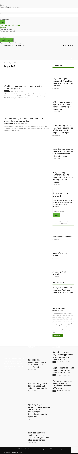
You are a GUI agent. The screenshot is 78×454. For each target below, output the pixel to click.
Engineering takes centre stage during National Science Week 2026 (63, 370)
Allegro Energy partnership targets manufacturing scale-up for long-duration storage (63, 177)
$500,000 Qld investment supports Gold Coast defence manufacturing (37, 363)
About (14, 449)
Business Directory (60, 224)
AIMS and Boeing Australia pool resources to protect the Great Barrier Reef (23, 119)
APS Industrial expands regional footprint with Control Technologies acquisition (63, 105)
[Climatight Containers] (63, 231)
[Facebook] (63, 45)
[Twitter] (73, 45)
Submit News (28, 449)
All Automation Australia (59, 273)
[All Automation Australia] (63, 266)
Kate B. (59, 362)
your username (4, 13)
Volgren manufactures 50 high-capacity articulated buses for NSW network (62, 384)
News (54, 362)
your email (3, 37)
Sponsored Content (59, 308)
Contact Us (67, 449)
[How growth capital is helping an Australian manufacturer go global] (63, 300)
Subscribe (56, 215)
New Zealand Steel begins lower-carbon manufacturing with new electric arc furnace (38, 436)
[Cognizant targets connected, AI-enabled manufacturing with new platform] (63, 73)
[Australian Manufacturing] (13, 51)
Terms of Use (49, 449)
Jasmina (14, 123)
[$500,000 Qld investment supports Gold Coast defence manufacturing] (39, 354)
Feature (6, 91)
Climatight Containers (62, 237)
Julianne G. (12, 91)
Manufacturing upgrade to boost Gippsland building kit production (38, 385)
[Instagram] (66, 45)
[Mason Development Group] (63, 247)
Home (5, 63)
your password (4, 19)
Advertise (20, 449)
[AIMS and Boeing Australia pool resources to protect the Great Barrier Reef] (27, 109)
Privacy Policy (58, 449)
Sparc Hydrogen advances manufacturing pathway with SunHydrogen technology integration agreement (39, 410)
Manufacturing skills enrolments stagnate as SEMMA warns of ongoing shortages (63, 129)
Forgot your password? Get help (10, 25)
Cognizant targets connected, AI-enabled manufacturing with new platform (63, 82)
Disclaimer (3, 27)
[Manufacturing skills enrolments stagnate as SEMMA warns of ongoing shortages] (63, 120)
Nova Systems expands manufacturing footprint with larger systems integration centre (63, 152)
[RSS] (70, 45)
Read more (57, 335)
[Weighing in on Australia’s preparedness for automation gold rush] (27, 77)
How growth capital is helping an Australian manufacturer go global (63, 289)
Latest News (58, 66)
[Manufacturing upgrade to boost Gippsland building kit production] (39, 378)
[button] (72, 58)
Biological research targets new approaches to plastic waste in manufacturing (63, 355)
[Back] (0, 3)
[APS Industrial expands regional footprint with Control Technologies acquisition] (63, 96)
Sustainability (7, 123)
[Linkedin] (68, 45)
